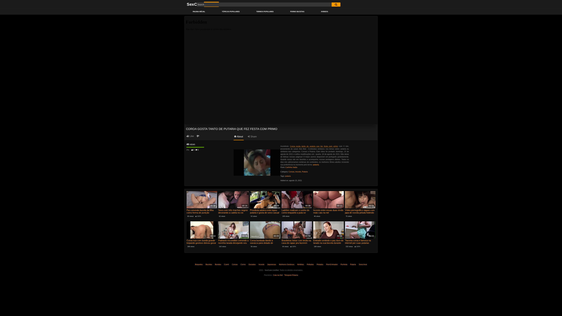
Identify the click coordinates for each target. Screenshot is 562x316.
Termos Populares (265, 11)
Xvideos (324, 11)
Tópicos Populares (231, 11)
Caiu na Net (278, 275)
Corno (243, 264)
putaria (288, 176)
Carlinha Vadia (291, 167)
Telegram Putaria (291, 275)
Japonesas (271, 264)
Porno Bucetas (297, 11)
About (239, 136)
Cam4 (226, 264)
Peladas (320, 264)
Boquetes (199, 264)
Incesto (298, 172)
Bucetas (209, 264)
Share (253, 136)
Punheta (344, 264)
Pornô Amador (332, 264)
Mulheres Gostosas (286, 264)
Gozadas (252, 264)
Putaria (305, 172)
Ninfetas (300, 264)
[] (336, 4)
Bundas (218, 264)
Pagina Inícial (199, 11)
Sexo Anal (363, 264)
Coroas (291, 172)
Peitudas (310, 264)
